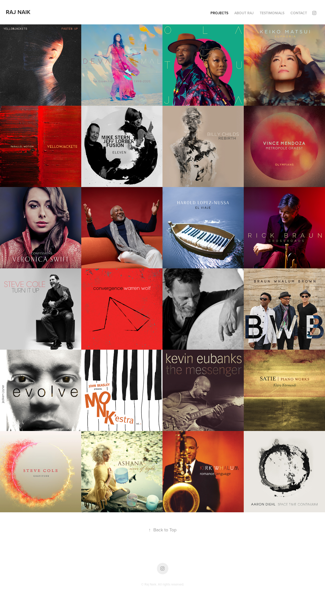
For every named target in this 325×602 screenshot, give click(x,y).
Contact (298, 13)
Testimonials (272, 13)
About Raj (244, 13)
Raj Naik (18, 12)
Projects (219, 13)
